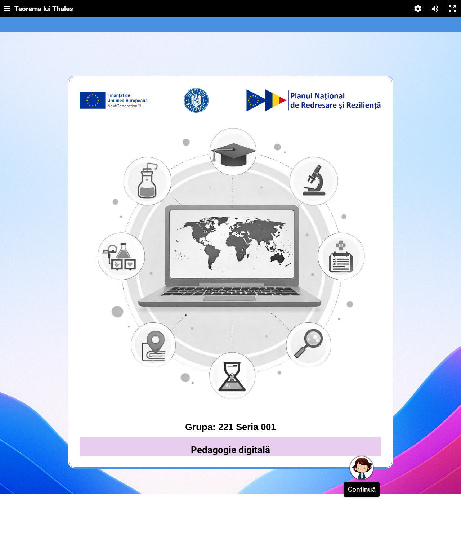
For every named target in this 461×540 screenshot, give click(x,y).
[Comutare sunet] (435, 8)
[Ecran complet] (452, 8)
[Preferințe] (417, 8)
